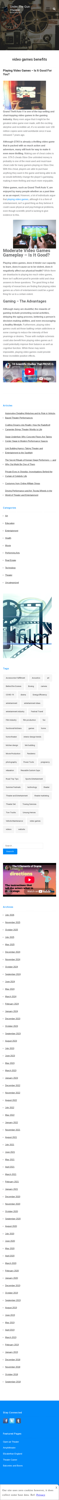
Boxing (31, 686)
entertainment (11, 703)
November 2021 (12, 1130)
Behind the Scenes (13, 686)
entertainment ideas (32, 703)
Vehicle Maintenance (14, 821)
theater (46, 787)
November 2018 (12, 1367)
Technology (10, 568)
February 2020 (12, 1270)
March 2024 (10, 996)
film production (29, 720)
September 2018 (13, 1381)
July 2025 (9, 937)
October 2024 (11, 967)
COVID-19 (10, 695)
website (21, 829)
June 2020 (10, 1241)
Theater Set (11, 804)
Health (8, 538)
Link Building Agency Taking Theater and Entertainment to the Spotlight (24, 450)
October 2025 (11, 929)
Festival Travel (37, 711)
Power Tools (28, 762)
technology (32, 787)
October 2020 (11, 1211)
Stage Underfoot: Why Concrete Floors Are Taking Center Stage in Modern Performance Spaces (28, 439)
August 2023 (11, 1041)
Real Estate (10, 560)
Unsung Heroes (29, 812)
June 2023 (10, 1055)
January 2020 (11, 1278)
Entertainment (11, 530)
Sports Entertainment (34, 779)
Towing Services (29, 804)
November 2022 (12, 1092)
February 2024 (12, 1004)
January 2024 (11, 1011)
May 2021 (9, 1159)
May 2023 (9, 1063)
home (43, 728)
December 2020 (12, 1196)
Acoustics (36, 678)
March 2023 (10, 1070)
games (31, 728)
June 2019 (10, 1315)
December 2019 (12, 1285)
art (48, 678)
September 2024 (13, 974)
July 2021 (9, 1144)
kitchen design (12, 745)
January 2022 (11, 1122)
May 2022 (9, 1115)
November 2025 (12, 922)
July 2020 (9, 1233)
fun (44, 720)
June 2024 (10, 981)
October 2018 (11, 1374)
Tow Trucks (11, 812)
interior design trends (32, 737)
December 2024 (12, 952)
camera (44, 686)
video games (35, 821)
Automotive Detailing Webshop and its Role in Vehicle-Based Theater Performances (30, 415)
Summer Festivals (13, 787)
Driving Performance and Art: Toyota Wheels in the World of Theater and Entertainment (28, 493)
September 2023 (13, 1033)
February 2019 (12, 1344)
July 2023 (9, 1048)
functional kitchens (14, 728)
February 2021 (12, 1181)
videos (8, 829)
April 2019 (9, 1330)
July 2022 (9, 1107)
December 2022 (12, 1085)
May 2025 (9, 944)
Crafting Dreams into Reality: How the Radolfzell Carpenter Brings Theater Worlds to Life (27, 427)
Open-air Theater (11, 1442)
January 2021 (11, 1189)
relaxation (10, 770)
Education (9, 523)
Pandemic (31, 754)
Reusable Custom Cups (30, 770)
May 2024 (9, 989)
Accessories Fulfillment (15, 678)
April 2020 (9, 1256)
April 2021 (9, 1167)
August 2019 (11, 1307)
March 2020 (10, 1263)
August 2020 (11, 1226)
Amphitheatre (9, 1447)
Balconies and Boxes (13, 1465)
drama (23, 695)
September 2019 (13, 1300)
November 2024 (12, 959)
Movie (8, 545)
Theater (8, 575)
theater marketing (42, 796)
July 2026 (9, 915)
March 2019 (10, 1337)
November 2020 (12, 1204)
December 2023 (12, 1018)
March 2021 (10, 1174)
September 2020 (13, 1218)
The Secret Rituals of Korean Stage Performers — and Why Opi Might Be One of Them (30, 462)
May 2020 (9, 1248)
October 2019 (11, 1293)
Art (6, 516)
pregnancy (45, 762)
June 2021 (10, 1152)
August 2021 (11, 1137)
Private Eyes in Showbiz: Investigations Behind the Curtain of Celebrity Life (28, 473)
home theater (11, 737)
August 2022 (11, 1100)
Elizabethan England (12, 1453)
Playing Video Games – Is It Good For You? (27, 72)
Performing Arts (12, 553)
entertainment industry (15, 711)
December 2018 (12, 1359)
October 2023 (11, 1026)
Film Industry (11, 720)
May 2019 (9, 1322)
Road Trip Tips (12, 779)
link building (30, 745)
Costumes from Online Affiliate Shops (22, 483)
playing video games (17, 199)
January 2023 (11, 1078)
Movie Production (13, 754)
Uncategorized (12, 582)
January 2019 (11, 1352)
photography (11, 762)
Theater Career (10, 1459)
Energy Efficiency (40, 695)
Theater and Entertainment (17, 796)
